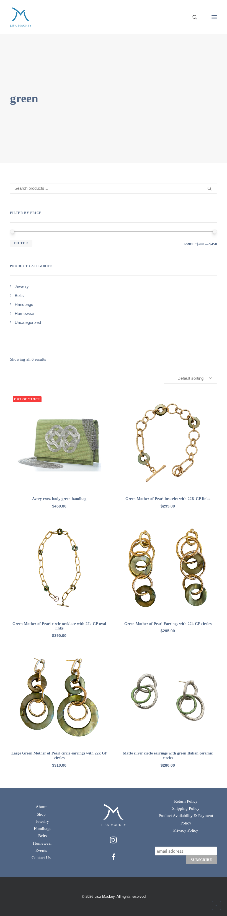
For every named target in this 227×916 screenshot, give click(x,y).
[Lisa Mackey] (20, 17)
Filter (21, 243)
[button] (214, 17)
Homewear (42, 843)
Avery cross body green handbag (59, 499)
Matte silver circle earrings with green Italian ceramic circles (168, 755)
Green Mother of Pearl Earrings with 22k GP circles (167, 624)
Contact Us (41, 857)
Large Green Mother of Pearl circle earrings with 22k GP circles (59, 755)
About (41, 807)
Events (41, 850)
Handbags (42, 828)
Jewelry (42, 821)
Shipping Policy (186, 808)
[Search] (192, 17)
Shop (41, 814)
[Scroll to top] (216, 905)
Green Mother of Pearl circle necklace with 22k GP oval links (59, 626)
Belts (42, 836)
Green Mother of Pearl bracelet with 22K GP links (167, 499)
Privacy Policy (185, 830)
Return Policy (186, 801)
